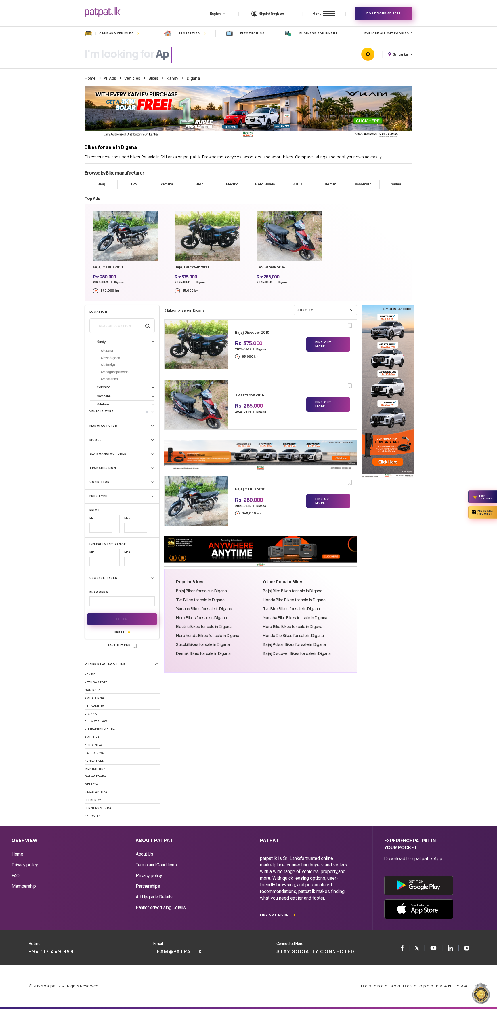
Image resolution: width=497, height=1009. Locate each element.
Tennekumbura (98, 808)
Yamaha (166, 184)
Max (127, 518)
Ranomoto (363, 184)
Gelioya (91, 784)
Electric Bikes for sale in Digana (203, 626)
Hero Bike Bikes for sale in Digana (292, 626)
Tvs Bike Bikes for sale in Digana (291, 608)
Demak (330, 184)
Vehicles (132, 78)
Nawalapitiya (96, 792)
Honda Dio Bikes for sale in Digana (293, 635)
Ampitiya (92, 737)
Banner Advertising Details (161, 907)
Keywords (98, 592)
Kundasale (94, 761)
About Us (144, 854)
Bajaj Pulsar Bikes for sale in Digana (294, 644)
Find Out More (323, 344)
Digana (193, 78)
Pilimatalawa (96, 721)
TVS (134, 184)
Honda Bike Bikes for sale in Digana (294, 599)
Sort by (305, 310)
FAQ (16, 875)
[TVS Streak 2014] (196, 404)
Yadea (396, 184)
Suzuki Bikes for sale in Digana (203, 644)
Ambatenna (94, 698)
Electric (232, 184)
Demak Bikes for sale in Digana (203, 653)
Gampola (93, 690)
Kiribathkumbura (100, 729)
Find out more (274, 915)
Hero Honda (265, 184)
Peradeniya (94, 706)
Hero (199, 184)
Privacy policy (25, 865)
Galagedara (95, 776)
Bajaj (101, 184)
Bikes (153, 78)
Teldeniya (93, 800)
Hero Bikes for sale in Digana (201, 617)
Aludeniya (93, 745)
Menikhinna (95, 769)
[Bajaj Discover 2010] (196, 344)
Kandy (172, 78)
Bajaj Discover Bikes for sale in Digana (296, 653)
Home (90, 78)
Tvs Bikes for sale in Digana (200, 599)
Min (92, 518)
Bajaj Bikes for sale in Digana (201, 590)
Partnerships (148, 886)
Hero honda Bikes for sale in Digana (207, 635)
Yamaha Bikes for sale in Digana (204, 608)
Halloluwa (94, 753)
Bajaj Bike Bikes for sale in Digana (292, 590)
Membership (24, 886)
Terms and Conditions (156, 865)
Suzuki (297, 184)
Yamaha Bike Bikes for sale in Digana (295, 617)
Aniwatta (93, 816)
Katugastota (96, 682)
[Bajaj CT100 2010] (196, 501)
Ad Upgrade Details (154, 897)
